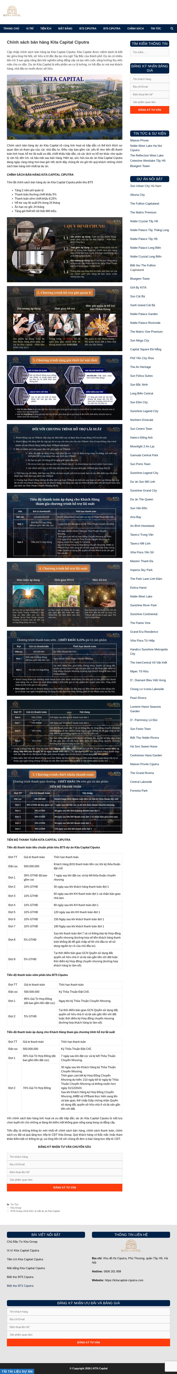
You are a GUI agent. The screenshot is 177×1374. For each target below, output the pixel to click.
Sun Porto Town (140, 464)
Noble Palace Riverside (145, 323)
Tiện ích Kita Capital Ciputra (25, 1259)
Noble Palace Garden (144, 314)
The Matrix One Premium (146, 331)
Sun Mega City (139, 340)
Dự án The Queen (141, 499)
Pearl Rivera (138, 698)
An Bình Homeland (142, 526)
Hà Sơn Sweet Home (143, 746)
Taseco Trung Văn (141, 534)
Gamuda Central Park (144, 455)
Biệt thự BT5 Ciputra (20, 1277)
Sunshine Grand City (143, 490)
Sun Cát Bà (137, 296)
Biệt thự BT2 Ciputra (20, 1285)
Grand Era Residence (144, 631)
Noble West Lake (141, 596)
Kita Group (16, 1207)
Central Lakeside (141, 781)
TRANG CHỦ (11, 28)
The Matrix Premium (143, 212)
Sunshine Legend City (144, 411)
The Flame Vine (140, 623)
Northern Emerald (141, 420)
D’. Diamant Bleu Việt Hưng (148, 680)
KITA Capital (100, 1368)
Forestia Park (139, 790)
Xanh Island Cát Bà (142, 305)
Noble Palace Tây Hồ (143, 239)
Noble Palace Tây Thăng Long (149, 230)
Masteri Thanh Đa (141, 561)
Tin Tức (14, 1204)
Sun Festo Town (140, 729)
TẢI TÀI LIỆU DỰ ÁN (17, 1371)
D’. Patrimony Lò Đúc (144, 720)
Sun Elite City (139, 402)
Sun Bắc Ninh (139, 384)
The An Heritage (140, 367)
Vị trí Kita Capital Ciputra (23, 1250)
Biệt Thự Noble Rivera (144, 737)
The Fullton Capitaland (144, 203)
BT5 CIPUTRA (111, 28)
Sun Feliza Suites (141, 375)
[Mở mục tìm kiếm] (172, 28)
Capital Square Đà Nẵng (145, 349)
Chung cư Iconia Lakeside (147, 689)
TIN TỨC (156, 28)
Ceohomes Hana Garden (146, 755)
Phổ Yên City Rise (142, 358)
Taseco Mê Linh (140, 543)
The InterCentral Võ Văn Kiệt (148, 662)
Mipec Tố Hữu (139, 671)
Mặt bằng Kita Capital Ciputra (26, 1268)
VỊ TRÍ (29, 28)
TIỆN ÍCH (45, 28)
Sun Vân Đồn (138, 508)
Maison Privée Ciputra (144, 764)
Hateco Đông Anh (141, 437)
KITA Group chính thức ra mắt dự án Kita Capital (35, 1211)
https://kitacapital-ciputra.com (124, 1280)
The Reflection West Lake (147, 155)
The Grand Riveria (142, 773)
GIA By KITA (138, 287)
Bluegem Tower (140, 166)
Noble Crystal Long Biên (145, 256)
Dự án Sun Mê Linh (142, 481)
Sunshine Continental (143, 614)
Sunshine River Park (143, 605)
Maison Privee (139, 140)
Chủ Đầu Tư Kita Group (22, 1241)
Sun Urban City (140, 186)
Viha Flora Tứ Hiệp (142, 640)
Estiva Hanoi (138, 587)
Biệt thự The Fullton (143, 265)
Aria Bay (135, 517)
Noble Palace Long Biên (145, 247)
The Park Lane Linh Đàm (146, 578)
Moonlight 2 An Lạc (142, 446)
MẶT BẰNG (65, 28)
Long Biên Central (141, 393)
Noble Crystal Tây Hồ (144, 221)
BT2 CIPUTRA (87, 28)
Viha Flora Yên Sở (142, 552)
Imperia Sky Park (141, 570)
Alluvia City (137, 194)
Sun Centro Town (141, 428)
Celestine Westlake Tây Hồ (147, 160)
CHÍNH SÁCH (135, 28)
